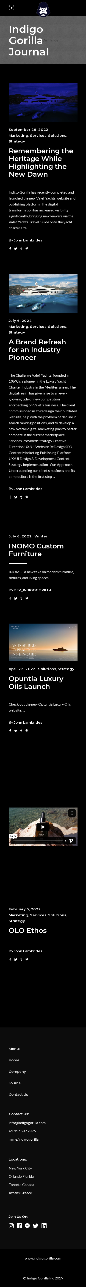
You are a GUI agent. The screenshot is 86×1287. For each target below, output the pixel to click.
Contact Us (18, 1094)
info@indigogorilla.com (27, 1122)
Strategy (17, 141)
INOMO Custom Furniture (36, 550)
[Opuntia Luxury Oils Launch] (43, 642)
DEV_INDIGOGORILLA (33, 590)
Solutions (57, 135)
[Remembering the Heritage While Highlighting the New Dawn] (43, 102)
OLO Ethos (28, 930)
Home (14, 1060)
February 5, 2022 (25, 909)
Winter (41, 536)
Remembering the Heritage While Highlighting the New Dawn (41, 163)
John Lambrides (28, 240)
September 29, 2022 (29, 129)
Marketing (18, 135)
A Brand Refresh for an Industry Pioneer (37, 350)
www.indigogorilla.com (43, 1258)
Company (17, 1071)
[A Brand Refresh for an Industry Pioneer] (43, 293)
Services (38, 135)
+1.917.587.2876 (22, 1131)
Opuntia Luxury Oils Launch (36, 682)
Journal (15, 1083)
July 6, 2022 (20, 320)
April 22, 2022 (22, 669)
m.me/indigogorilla (24, 1139)
